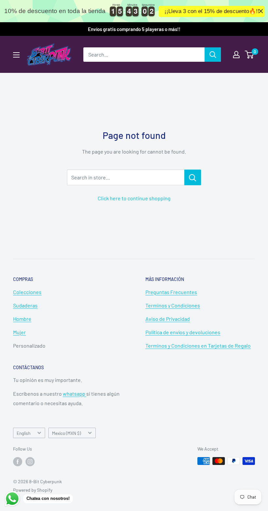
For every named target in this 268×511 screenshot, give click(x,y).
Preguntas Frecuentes (171, 292)
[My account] (236, 54)
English (23, 433)
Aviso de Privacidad (167, 319)
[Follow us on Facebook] (17, 461)
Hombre (22, 319)
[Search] (213, 54)
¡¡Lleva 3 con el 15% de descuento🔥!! (211, 11)
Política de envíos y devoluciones (182, 332)
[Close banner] (261, 11)
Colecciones (27, 292)
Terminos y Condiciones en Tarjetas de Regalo (198, 345)
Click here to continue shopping (134, 198)
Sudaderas (25, 305)
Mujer (19, 332)
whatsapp (74, 393)
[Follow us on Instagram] (30, 461)
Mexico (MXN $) (66, 433)
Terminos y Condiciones (172, 305)
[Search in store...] (192, 177)
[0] (249, 54)
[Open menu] (16, 55)
